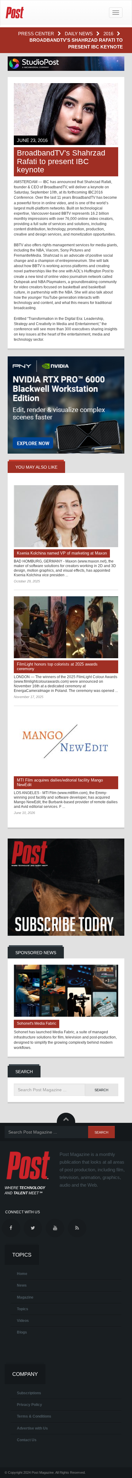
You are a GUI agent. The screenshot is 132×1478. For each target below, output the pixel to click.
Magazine (25, 1297)
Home (22, 1274)
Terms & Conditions (34, 1416)
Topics (22, 1309)
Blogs (22, 1332)
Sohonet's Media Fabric (36, 1023)
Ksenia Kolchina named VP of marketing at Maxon (62, 553)
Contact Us (27, 1440)
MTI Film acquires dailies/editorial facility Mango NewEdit (60, 782)
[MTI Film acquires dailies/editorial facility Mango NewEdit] (66, 743)
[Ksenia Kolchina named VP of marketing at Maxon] (66, 516)
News (22, 1285)
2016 (109, 33)
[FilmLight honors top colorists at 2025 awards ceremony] (66, 627)
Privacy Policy (29, 1405)
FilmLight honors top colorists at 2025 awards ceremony (57, 666)
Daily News (79, 33)
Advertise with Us (32, 1428)
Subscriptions (29, 1393)
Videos (23, 1321)
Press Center (36, 33)
